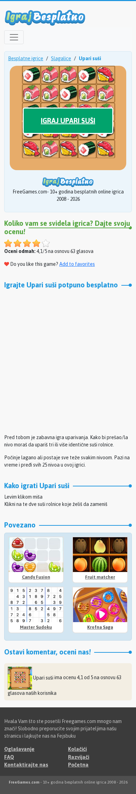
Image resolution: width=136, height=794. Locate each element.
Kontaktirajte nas (26, 765)
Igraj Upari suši (68, 121)
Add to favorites (77, 264)
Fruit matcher (100, 577)
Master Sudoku (36, 627)
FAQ (9, 757)
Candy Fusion (36, 577)
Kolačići (77, 749)
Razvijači (78, 757)
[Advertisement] (68, 360)
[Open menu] (14, 37)
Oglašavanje (19, 749)
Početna (78, 765)
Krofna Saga (100, 627)
